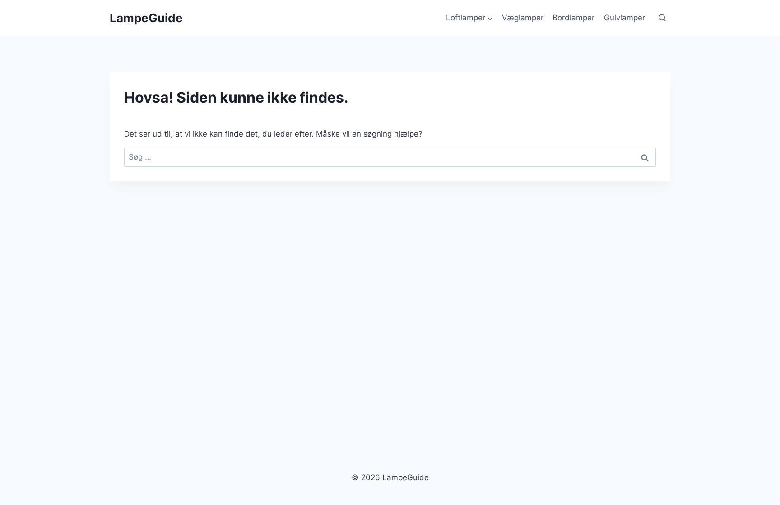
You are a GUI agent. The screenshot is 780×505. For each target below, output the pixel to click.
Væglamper (522, 17)
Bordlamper (573, 17)
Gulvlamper (624, 17)
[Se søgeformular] (662, 18)
